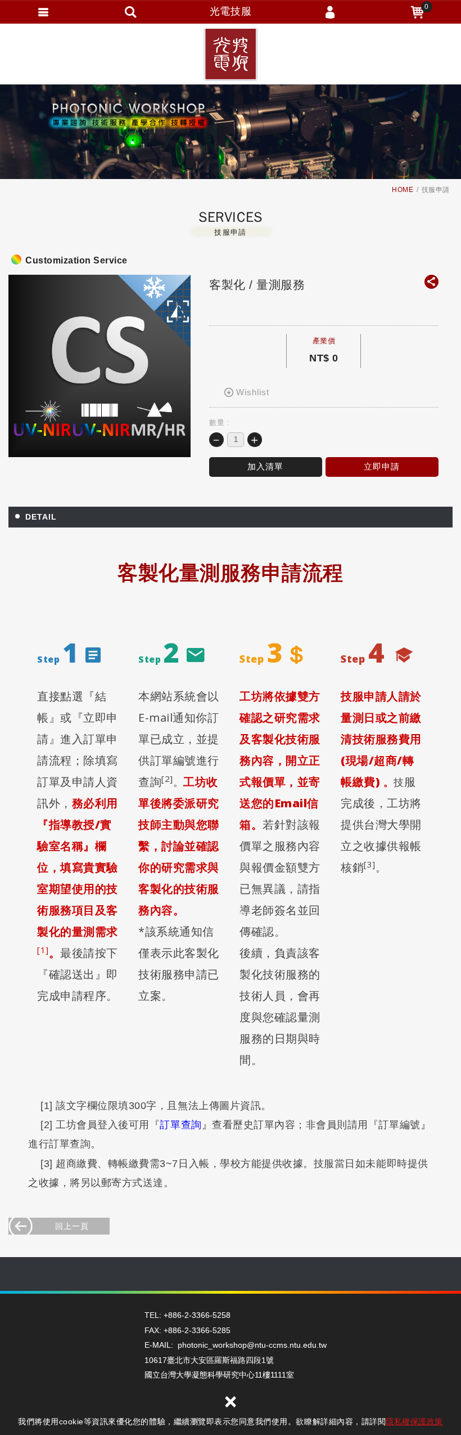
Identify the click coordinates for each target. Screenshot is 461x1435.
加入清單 (265, 466)
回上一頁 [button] (72, 1226)
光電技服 (230, 56)
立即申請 (382, 466)
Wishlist (252, 392)
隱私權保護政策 (414, 1421)
